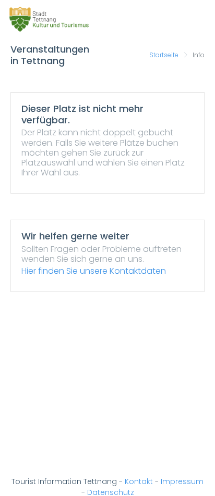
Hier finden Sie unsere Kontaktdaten (93, 271)
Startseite (163, 54)
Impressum (182, 481)
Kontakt (139, 481)
